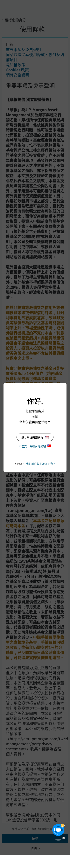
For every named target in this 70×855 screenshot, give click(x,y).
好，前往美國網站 (32, 437)
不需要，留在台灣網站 (32, 446)
